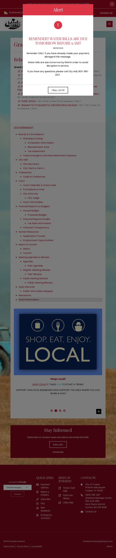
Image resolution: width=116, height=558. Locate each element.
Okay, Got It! (58, 90)
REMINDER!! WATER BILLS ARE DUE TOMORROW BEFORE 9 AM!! (58, 40)
